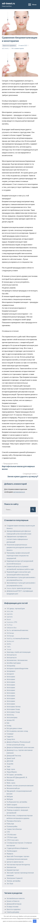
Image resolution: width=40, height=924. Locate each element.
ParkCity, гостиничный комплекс (18, 638)
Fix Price (9, 625)
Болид (9, 726)
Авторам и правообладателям (17, 668)
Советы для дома (13, 912)
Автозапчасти (12, 655)
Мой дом (10, 796)
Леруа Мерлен (12, 772)
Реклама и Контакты (14, 821)
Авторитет (10, 674)
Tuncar (9, 649)
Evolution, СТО (12, 622)
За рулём (10, 764)
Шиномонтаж (11, 867)
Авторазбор (11, 666)
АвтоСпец (10, 715)
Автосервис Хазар (13, 709)
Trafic (8, 647)
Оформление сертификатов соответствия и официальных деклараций (17, 539)
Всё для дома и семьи (14, 728)
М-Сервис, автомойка (14, 775)
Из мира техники (12, 906)
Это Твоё (10, 884)
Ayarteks (10, 614)
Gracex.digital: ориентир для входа (19, 588)
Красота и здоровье (9, 45)
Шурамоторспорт (13, 870)
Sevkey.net (10, 641)
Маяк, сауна (11, 783)
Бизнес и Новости (13, 901)
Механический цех (13, 788)
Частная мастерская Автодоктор (18, 864)
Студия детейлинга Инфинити (17, 848)
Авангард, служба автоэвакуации (18, 652)
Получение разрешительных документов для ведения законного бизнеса (19, 547)
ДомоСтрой (11, 758)
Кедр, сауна (11, 769)
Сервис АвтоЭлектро (14, 829)
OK (34, 921)
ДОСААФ (10, 761)
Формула (10, 854)
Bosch (9, 619)
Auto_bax (10, 611)
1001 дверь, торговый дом (16, 608)
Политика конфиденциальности (18, 807)
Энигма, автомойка (13, 881)
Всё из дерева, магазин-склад (17, 731)
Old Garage (10, 633)
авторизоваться (19, 492)
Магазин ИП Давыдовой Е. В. (17, 777)
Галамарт (10, 734)
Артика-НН (11, 720)
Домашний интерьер (14, 904)
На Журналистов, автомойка (17, 802)
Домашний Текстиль (14, 755)
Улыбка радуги (12, 851)
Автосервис (11, 676)
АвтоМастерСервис (14, 663)
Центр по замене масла (15, 862)
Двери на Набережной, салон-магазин (20, 747)
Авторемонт (11, 671)
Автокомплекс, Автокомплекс (17, 660)
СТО (8, 832)
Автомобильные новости (15, 898)
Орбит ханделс (12, 805)
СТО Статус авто (13, 840)
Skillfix (9, 644)
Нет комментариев (17, 48)
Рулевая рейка (12, 826)
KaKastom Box (12, 627)
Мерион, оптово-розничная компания (20, 785)
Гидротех (10, 736)
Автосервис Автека (13, 706)
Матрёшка (10, 780)
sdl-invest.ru (8, 3)
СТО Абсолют (11, 834)
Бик (8, 723)
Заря (8, 766)
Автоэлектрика (12, 717)
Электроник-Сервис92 (15, 878)
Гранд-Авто (11, 739)
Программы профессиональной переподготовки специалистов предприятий (18, 555)
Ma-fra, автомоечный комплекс (17, 630)
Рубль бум (10, 824)
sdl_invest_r (5, 48)
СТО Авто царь (12, 837)
